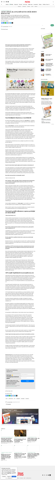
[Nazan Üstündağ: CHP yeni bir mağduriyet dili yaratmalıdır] (20, 433)
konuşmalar (18, 398)
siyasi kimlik (22, 398)
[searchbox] (45, 25)
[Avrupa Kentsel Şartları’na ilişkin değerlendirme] (42, 69)
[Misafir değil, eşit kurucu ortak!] (42, 54)
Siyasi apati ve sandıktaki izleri (48, 75)
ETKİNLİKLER (24, 6)
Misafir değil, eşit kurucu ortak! (49, 55)
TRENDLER (19, 6)
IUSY (14, 398)
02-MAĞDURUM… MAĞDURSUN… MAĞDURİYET (6, 452)
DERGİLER (28, 6)
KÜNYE (32, 6)
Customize (4, 476)
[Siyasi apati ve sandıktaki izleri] (42, 74)
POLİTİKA (10, 10)
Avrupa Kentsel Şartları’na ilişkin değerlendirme (48, 69)
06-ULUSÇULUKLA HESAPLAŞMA (5, 10)
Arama (52, 25)
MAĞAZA (36, 6)
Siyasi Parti (27, 398)
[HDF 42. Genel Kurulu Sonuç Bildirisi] (42, 59)
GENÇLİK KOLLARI (11, 398)
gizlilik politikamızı (12, 386)
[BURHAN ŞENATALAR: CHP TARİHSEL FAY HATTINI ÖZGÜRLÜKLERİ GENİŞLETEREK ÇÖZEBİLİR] (20, 448)
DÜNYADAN (43, 92)
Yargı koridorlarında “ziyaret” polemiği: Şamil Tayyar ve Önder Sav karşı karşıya (49, 64)
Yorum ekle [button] (9, 404)
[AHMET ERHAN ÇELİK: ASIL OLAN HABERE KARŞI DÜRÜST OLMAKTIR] (33, 433)
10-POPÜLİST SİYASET (17, 452)
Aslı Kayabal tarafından (45, 94)
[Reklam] (20, 79)
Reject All (8, 476)
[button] (53, 2)
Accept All (14, 476)
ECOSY (6, 398)
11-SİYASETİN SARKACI (30, 452)
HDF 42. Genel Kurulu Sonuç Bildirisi (49, 60)
